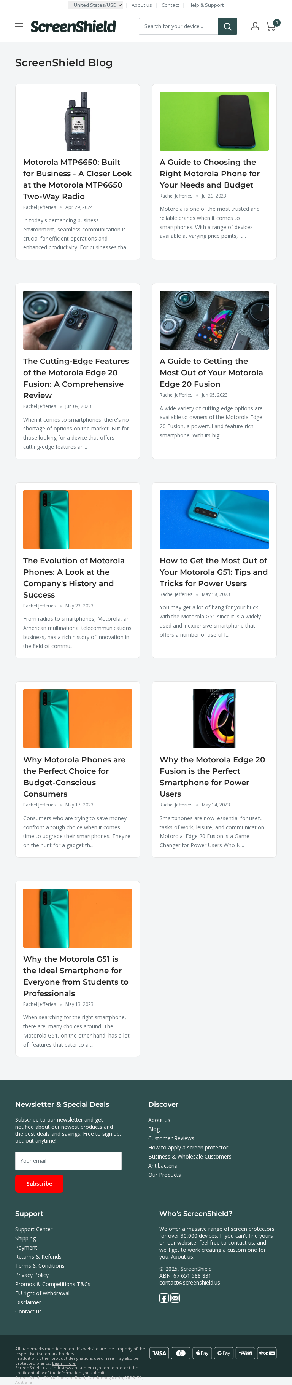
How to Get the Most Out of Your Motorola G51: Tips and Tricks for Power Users (214, 572)
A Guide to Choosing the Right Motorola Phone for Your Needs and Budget (210, 174)
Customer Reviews (171, 1138)
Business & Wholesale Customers (190, 1156)
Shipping (25, 1238)
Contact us (28, 1311)
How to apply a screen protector (188, 1147)
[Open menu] (19, 26)
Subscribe (39, 1183)
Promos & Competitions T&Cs (52, 1284)
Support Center (33, 1229)
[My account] (255, 26)
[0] (270, 26)
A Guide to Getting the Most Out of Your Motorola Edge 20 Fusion (211, 373)
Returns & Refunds (38, 1256)
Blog (154, 1129)
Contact (170, 5)
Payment (26, 1247)
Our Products (164, 1174)
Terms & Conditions (40, 1265)
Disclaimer (28, 1302)
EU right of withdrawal (42, 1293)
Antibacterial (163, 1165)
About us (142, 5)
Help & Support (206, 5)
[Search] (227, 26)
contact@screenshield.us (189, 1282)
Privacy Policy (32, 1274)
